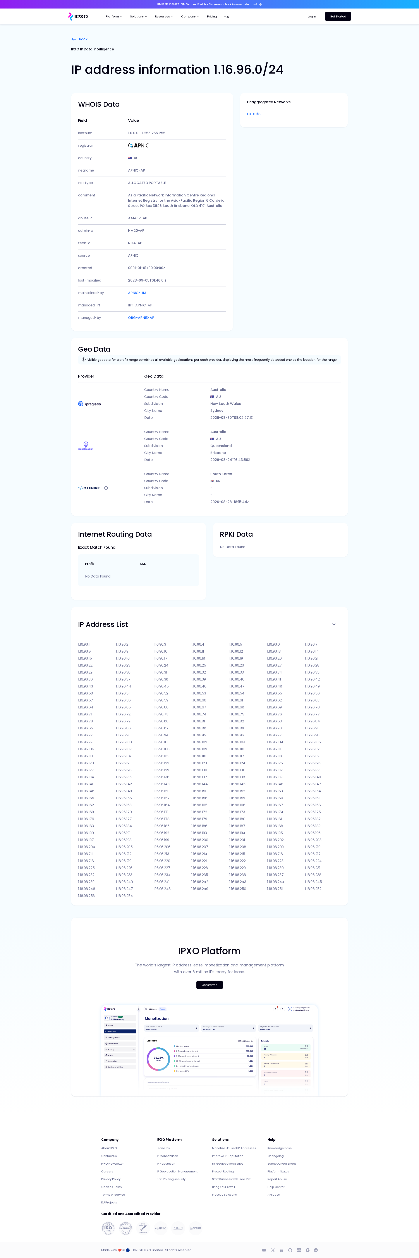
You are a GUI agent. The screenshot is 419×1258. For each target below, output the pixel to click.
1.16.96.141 (85, 784)
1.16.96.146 (275, 784)
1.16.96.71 (85, 714)
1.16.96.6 (273, 644)
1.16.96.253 (86, 895)
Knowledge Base (280, 1148)
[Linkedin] (281, 1250)
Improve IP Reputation (227, 1156)
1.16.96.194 (237, 832)
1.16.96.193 (199, 832)
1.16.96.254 (124, 895)
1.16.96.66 (161, 707)
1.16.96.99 (85, 742)
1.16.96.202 (275, 839)
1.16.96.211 (85, 853)
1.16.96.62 (274, 700)
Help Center (276, 1187)
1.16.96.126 (313, 763)
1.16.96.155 (86, 798)
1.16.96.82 (236, 721)
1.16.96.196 (313, 832)
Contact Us (109, 1156)
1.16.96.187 (237, 825)
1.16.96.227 (162, 867)
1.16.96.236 (237, 874)
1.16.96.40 (236, 679)
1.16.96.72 (123, 714)
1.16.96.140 (313, 777)
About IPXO (109, 1148)
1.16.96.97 (274, 735)
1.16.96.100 (124, 742)
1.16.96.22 (85, 665)
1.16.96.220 (162, 860)
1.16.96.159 (237, 798)
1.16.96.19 (236, 658)
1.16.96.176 (86, 818)
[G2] (307, 1250)
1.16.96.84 (312, 721)
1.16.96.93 (123, 735)
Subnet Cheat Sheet (282, 1164)
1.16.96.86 (123, 728)
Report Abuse (277, 1179)
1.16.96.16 (123, 658)
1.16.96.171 (161, 812)
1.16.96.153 (275, 791)
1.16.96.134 (86, 777)
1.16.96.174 (275, 812)
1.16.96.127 (86, 770)
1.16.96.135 (124, 777)
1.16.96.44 (123, 686)
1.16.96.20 (274, 658)
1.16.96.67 (198, 707)
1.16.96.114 (123, 756)
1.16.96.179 (199, 818)
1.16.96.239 (86, 881)
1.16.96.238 (313, 874)
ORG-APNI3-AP (141, 317)
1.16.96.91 (311, 728)
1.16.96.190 (86, 832)
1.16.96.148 (86, 791)
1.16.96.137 (199, 777)
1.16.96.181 (274, 818)
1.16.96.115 (161, 756)
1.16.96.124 (237, 763)
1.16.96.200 (199, 839)
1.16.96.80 (161, 721)
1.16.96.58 (123, 700)
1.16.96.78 (85, 721)
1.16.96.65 (123, 707)
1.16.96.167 (275, 805)
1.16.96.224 (313, 860)
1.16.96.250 (237, 888)
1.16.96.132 (275, 770)
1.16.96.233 (124, 874)
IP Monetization (167, 1156)
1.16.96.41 (274, 679)
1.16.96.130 (199, 770)
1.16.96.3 (160, 644)
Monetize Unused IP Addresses (234, 1148)
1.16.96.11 (197, 651)
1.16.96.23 (123, 665)
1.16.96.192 (161, 832)
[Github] (290, 1250)
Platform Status (278, 1171)
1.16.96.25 (198, 665)
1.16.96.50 (85, 693)
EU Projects (109, 1202)
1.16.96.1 (84, 644)
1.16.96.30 (123, 672)
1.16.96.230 (275, 867)
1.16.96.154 (313, 791)
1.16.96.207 (199, 846)
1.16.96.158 (199, 798)
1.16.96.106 (86, 749)
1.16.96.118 (274, 756)
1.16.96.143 (162, 784)
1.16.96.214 (199, 853)
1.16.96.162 (86, 805)
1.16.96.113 (85, 756)
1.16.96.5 (235, 644)
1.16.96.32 (198, 672)
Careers (107, 1171)
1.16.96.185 (162, 825)
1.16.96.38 (161, 679)
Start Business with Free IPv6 (231, 1179)
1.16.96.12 (236, 651)
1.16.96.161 (312, 798)
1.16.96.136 (161, 777)
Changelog (276, 1156)
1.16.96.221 (199, 860)
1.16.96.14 (312, 651)
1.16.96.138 (237, 777)
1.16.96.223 (275, 860)
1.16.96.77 (312, 714)
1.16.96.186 (199, 825)
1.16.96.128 (124, 770)
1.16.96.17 (160, 658)
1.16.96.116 (198, 756)
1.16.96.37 (123, 679)
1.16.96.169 (86, 812)
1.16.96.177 (124, 818)
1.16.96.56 (312, 693)
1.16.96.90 (274, 728)
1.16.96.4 (197, 644)
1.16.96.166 (237, 805)
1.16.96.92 (85, 735)
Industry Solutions (224, 1195)
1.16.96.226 (124, 867)
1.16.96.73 (161, 714)
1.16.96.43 (85, 686)
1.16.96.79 (123, 721)
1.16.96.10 (160, 651)
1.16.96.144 (199, 784)
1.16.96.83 (274, 721)
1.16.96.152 (237, 791)
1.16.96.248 (162, 888)
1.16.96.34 (274, 672)
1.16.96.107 (124, 749)
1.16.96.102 (199, 742)
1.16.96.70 (312, 707)
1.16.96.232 (86, 874)
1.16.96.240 (124, 881)
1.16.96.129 (161, 770)
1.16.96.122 (161, 763)
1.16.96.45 (161, 686)
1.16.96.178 (162, 818)
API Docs (274, 1195)
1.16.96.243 (237, 881)
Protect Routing (223, 1171)
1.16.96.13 (274, 651)
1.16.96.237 (275, 874)
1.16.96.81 (198, 721)
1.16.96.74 (198, 714)
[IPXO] (78, 16)
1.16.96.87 (161, 728)
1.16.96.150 (162, 791)
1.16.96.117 (236, 756)
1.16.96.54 (236, 693)
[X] (272, 1250)
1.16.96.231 (312, 867)
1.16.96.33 (236, 672)
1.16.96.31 (160, 672)
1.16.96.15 (85, 658)
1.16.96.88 (198, 728)
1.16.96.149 (124, 791)
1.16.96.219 (123, 860)
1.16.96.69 (274, 707)
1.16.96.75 (236, 714)
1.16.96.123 (199, 763)
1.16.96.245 (313, 881)
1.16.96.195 (275, 832)
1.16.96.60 (198, 700)
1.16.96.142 (124, 784)
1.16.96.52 (161, 693)
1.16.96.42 (312, 679)
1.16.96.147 (313, 784)
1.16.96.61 (236, 700)
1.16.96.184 (124, 825)
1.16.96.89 (236, 728)
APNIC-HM (137, 292)
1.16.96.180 (237, 818)
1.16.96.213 (161, 853)
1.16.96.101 (161, 742)
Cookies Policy (111, 1187)
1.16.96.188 (275, 825)
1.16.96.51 (123, 693)
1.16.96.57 (85, 700)
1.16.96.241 (162, 881)
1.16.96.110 (236, 749)
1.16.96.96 (236, 735)
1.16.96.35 (312, 672)
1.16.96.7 (311, 644)
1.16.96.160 (275, 798)
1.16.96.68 (236, 707)
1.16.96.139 (275, 777)
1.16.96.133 (312, 770)
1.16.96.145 (237, 784)
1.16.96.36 (85, 679)
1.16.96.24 (161, 665)
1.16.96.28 (312, 665)
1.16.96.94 (161, 735)
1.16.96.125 (275, 763)
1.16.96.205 (124, 846)
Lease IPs (163, 1148)
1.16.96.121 (123, 763)
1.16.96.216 (275, 853)
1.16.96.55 (274, 693)
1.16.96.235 (199, 874)
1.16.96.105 (313, 742)
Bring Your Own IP (224, 1187)
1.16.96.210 (313, 846)
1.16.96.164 (162, 805)
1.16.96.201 (237, 839)
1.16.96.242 (199, 881)
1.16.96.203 (313, 839)
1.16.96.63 (312, 700)
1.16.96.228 (199, 867)
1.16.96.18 (198, 658)
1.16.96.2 (122, 644)
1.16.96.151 (198, 791)
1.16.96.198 (124, 839)
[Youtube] (264, 1250)
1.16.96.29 (85, 672)
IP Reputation (166, 1164)
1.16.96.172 (199, 812)
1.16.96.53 (198, 693)
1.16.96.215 (237, 853)
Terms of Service (113, 1195)
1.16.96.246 (86, 888)
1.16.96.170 (124, 812)
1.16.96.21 (311, 658)
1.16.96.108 (162, 749)
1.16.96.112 (312, 749)
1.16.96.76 (274, 714)
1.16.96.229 (237, 867)
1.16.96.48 (274, 686)
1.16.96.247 (124, 888)
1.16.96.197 (86, 839)
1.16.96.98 (312, 735)
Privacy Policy (110, 1179)
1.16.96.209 (275, 846)
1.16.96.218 (86, 860)
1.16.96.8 (84, 651)
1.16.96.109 (199, 749)
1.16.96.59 (161, 700)
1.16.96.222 (237, 860)
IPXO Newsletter (112, 1164)
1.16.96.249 (199, 888)
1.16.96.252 (313, 888)
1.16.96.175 (313, 812)
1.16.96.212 (123, 853)
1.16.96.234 (162, 874)
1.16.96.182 (313, 818)
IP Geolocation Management (177, 1171)
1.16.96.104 (275, 742)
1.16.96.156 (124, 798)
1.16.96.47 (236, 686)
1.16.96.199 (161, 839)
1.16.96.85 (85, 728)
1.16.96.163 (124, 805)
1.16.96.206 (162, 846)
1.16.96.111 (274, 749)
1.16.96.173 (237, 812)
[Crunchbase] (299, 1250)
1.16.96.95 (198, 735)
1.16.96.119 (312, 756)
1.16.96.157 (162, 798)
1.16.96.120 (86, 763)
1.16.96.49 (312, 686)
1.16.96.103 (237, 742)
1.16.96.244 (275, 881)
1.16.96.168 (313, 805)
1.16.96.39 (198, 679)
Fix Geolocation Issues (227, 1164)
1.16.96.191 (123, 832)
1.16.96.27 (274, 665)
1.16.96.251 (275, 888)
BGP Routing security (171, 1179)
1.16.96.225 (86, 867)
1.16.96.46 (198, 686)
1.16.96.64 (85, 707)
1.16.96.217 (313, 853)
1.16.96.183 (86, 825)
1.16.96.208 (237, 846)
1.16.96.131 (236, 770)
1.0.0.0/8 (254, 114)
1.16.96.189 (313, 825)
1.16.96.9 (122, 651)
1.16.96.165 (199, 805)
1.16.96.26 (236, 665)
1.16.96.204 (86, 846)
